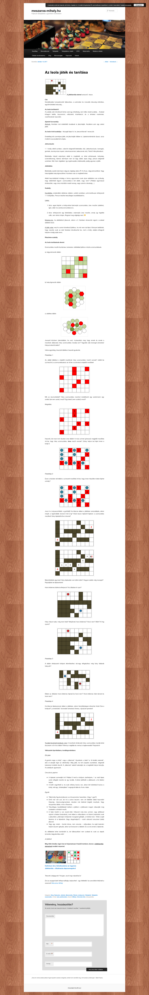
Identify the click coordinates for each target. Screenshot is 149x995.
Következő (113, 62)
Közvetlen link (81, 897)
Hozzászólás (50, 916)
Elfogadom (139, 5)
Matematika (86, 51)
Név (49, 943)
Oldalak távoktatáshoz (38, 55)
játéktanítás (63, 897)
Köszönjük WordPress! (74, 988)
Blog (49, 55)
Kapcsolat (69, 55)
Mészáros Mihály (57, 883)
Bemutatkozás (45, 51)
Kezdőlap (35, 51)
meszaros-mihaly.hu (46, 10)
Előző (106, 62)
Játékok (63, 895)
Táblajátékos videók (67, 51)
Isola (58, 897)
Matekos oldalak (97, 51)
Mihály (74, 897)
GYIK (78, 51)
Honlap (48, 964)
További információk (125, 5)
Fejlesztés (57, 895)
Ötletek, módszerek (79, 895)
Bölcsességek (58, 55)
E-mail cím (49, 953)
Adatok (77, 55)
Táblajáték (55, 51)
